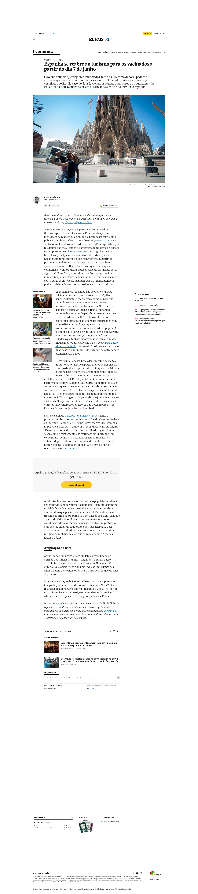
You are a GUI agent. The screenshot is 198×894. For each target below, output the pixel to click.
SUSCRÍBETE (147, 34)
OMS (51, 678)
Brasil (46, 678)
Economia (43, 51)
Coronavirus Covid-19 (62, 678)
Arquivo (82, 817)
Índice (120, 889)
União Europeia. (79, 251)
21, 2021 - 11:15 (56, 199)
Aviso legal (55, 889)
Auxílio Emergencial (154, 52)
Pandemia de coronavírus (53, 60)
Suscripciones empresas (107, 889)
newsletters (39, 818)
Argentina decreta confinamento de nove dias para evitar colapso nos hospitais (89, 644)
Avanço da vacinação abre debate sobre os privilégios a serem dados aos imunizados (42, 340)
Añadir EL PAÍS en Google (110, 205)
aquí (92, 689)
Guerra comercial (124, 52)
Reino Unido (104, 240)
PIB (164, 52)
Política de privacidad (75, 889)
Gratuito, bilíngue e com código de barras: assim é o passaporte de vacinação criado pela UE (42, 367)
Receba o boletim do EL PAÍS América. (60, 631)
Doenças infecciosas (97, 678)
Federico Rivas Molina (68, 649)
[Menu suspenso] (35, 39)
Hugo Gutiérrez (52, 197)
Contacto (35, 889)
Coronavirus (84, 678)
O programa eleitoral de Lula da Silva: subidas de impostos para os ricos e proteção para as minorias (150, 312)
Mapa (84, 889)
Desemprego (142, 52)
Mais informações (50, 688)
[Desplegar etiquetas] (118, 677)
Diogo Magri (65, 664)
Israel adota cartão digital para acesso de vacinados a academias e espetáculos (42, 314)
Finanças (114, 52)
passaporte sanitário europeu (82, 415)
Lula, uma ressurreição (149, 305)
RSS (116, 889)
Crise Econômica (103, 52)
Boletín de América (42, 823)
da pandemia (70, 448)
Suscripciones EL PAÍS (92, 889)
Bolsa (134, 52)
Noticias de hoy (126, 889)
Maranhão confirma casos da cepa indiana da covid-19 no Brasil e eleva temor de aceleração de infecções (90, 660)
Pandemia (75, 678)
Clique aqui (76, 485)
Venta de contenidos (45, 889)
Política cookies (63, 889)
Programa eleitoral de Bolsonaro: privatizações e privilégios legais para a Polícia (150, 321)
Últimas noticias (142, 294)
